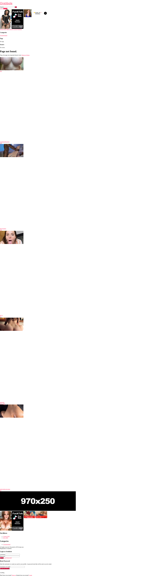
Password (2, 556)
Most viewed (10, 29)
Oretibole (6, 3)
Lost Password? (8, 557)
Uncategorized (3, 35)
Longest (15, 29)
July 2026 (5, 537)
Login (1, 8)
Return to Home (26, 55)
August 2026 (6, 536)
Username (2, 554)
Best (5, 29)
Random (20, 29)
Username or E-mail (5, 566)
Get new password (5, 568)
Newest (2, 29)
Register (5, 8)
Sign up (14, 575)
